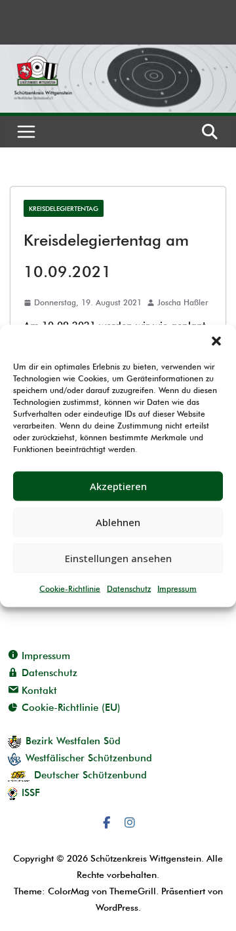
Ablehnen (118, 522)
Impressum (177, 588)
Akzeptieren (118, 486)
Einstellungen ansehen (118, 558)
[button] (216, 340)
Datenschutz (129, 588)
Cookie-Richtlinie (69, 588)
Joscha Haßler (182, 302)
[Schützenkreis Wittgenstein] (118, 53)
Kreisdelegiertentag (63, 208)
